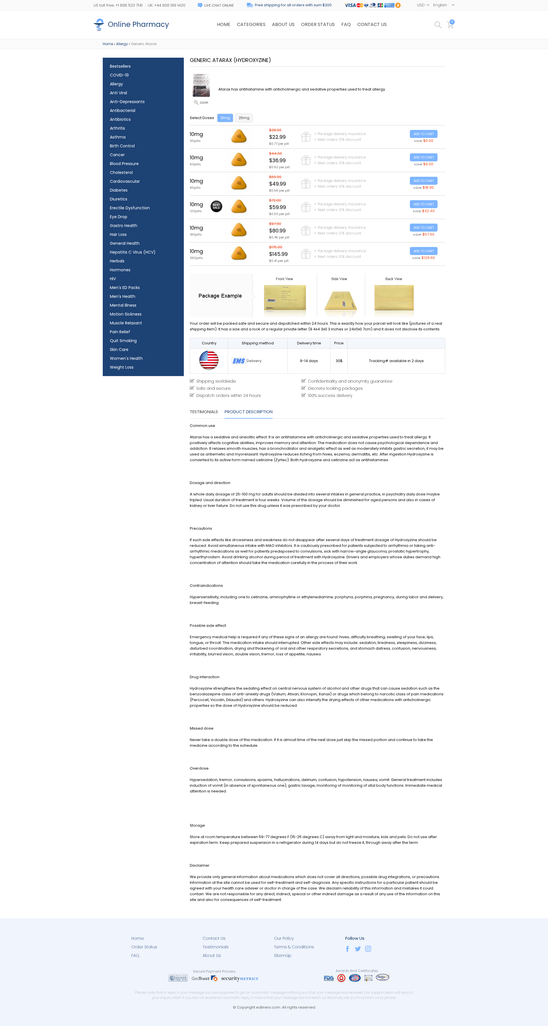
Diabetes (119, 190)
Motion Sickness (126, 314)
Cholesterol (121, 172)
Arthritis (117, 128)
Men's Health (122, 296)
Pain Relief (120, 332)
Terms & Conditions (294, 947)
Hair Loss (118, 234)
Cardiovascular (125, 181)
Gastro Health (123, 225)
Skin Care (119, 349)
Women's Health (126, 358)
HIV (113, 279)
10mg (225, 118)
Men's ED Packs (125, 287)
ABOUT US (283, 24)
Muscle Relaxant (126, 323)
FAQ (346, 24)
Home (108, 43)
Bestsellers (120, 66)
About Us (212, 955)
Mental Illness (123, 305)
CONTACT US (372, 24)
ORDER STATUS (318, 24)
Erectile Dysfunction (130, 208)
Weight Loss (122, 367)
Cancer (117, 155)
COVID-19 (119, 75)
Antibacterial (122, 110)
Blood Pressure (124, 163)
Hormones (120, 270)
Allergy (122, 43)
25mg (244, 118)
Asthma (118, 137)
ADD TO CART (424, 134)
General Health (125, 243)
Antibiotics (120, 119)
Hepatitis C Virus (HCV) (133, 252)
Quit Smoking (123, 341)
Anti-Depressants (127, 102)
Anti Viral (118, 93)
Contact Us (214, 938)
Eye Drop (118, 217)
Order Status (144, 947)
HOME (223, 24)
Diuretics (118, 199)
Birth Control (122, 146)
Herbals (117, 261)
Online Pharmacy (138, 24)
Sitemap (282, 955)
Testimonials (204, 412)
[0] (451, 27)
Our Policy (284, 938)
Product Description (249, 412)
